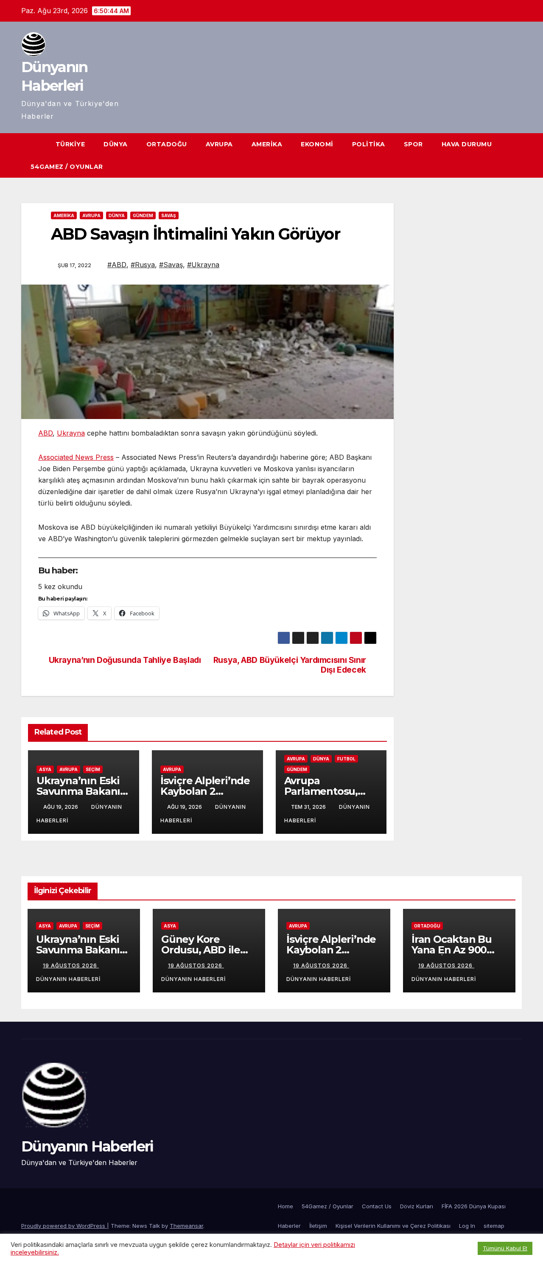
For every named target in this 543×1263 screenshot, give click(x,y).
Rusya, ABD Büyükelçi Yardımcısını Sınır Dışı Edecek (289, 665)
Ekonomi (317, 144)
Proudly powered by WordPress (64, 1225)
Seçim (93, 769)
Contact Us (377, 1206)
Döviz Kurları (416, 1206)
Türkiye (70, 144)
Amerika (267, 144)
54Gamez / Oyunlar (67, 166)
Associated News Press (76, 457)
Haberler (289, 1225)
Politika (368, 144)
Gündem (143, 215)
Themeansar (186, 1225)
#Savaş (171, 264)
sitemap (494, 1225)
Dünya (116, 144)
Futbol (346, 758)
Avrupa (219, 144)
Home (285, 1206)
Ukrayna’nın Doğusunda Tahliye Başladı (125, 660)
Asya (45, 769)
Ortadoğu (166, 144)
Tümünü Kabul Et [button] (505, 1248)
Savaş (168, 215)
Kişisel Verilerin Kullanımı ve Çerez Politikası (393, 1225)
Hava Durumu (467, 144)
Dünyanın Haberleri (87, 1146)
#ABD (116, 264)
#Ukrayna (203, 264)
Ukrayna (71, 433)
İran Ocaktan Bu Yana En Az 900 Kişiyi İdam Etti (451, 950)
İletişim (318, 1225)
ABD (45, 433)
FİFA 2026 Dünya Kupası (474, 1206)
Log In (467, 1225)
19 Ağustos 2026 (71, 965)
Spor (413, 144)
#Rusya (143, 264)
